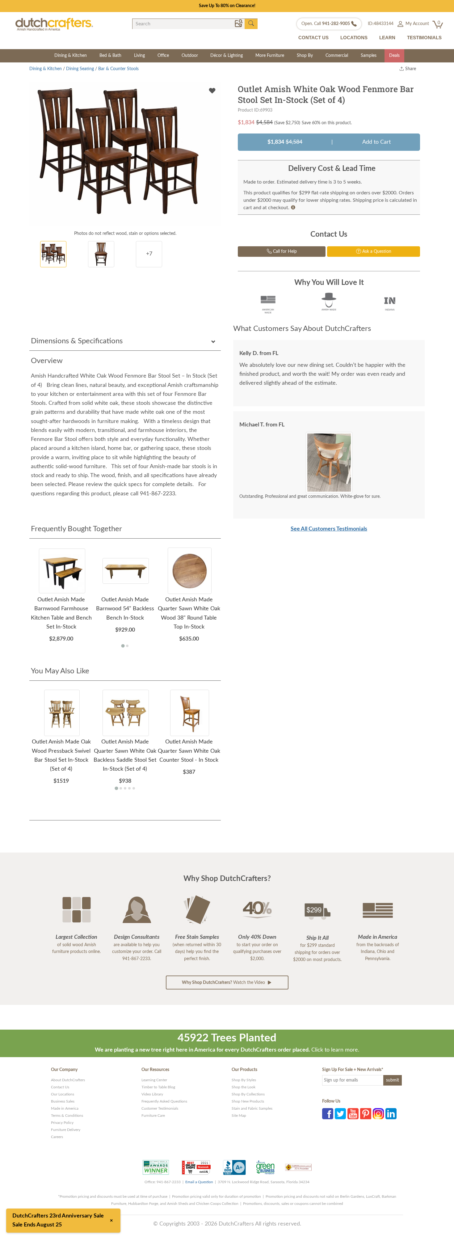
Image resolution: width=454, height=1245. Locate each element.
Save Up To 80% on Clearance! (227, 6)
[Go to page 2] (127, 646)
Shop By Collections (248, 1094)
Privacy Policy (62, 1122)
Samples (368, 55)
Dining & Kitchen (70, 55)
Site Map (239, 1115)
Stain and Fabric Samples (252, 1108)
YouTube (353, 1113)
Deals (394, 55)
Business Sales (62, 1101)
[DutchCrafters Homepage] (54, 24)
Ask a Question (376, 251)
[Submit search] (251, 23)
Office (163, 55)
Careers (57, 1137)
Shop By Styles (244, 1080)
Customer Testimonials (159, 1108)
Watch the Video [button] (224, 982)
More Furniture (269, 55)
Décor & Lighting (226, 55)
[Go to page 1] (122, 646)
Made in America (64, 1108)
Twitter (340, 1113)
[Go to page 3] (125, 788)
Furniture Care (153, 1115)
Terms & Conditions (67, 1115)
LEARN (387, 37)
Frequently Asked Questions (164, 1101)
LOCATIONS (354, 37)
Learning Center (154, 1080)
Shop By (305, 55)
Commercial (337, 55)
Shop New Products (248, 1101)
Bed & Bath (110, 55)
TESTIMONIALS (424, 37)
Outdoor (190, 55)
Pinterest (365, 1113)
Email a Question (199, 1182)
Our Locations (62, 1094)
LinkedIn (391, 1113)
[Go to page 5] (133, 788)
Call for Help (284, 251)
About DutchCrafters (68, 1080)
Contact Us (60, 1087)
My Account (416, 24)
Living (139, 55)
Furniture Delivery (65, 1130)
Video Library (152, 1094)
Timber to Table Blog (158, 1087)
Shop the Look (243, 1087)
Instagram (378, 1113)
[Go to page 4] (129, 788)
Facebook (327, 1113)
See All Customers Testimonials (329, 529)
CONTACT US (313, 37)
